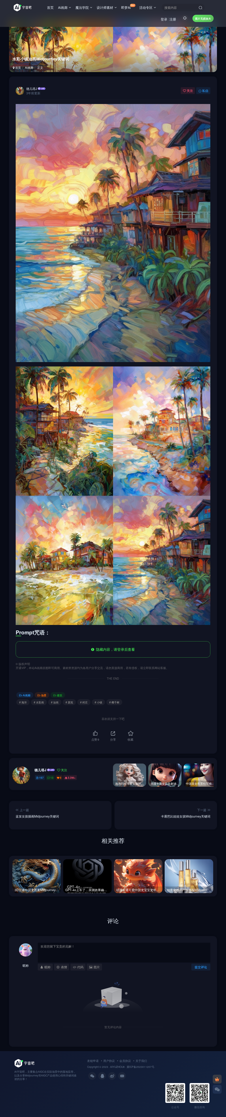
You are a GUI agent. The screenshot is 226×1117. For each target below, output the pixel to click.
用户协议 (109, 1061)
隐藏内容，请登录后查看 (114, 649)
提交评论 (201, 967)
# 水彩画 (39, 702)
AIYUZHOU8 (117, 1067)
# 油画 (54, 702)
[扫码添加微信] (217, 1089)
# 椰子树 (114, 702)
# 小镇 (98, 702)
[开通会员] (217, 1079)
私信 (205, 90)
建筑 (59, 695)
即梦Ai (127, 7)
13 (51, 777)
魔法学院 (82, 7)
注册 (173, 19)
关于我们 (141, 1061)
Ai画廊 (63, 7)
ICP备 (132, 1067)
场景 (43, 695)
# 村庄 (84, 702)
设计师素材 (105, 7)
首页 (50, 7)
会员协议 (125, 1061)
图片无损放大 (203, 18)
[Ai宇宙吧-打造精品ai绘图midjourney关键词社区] (24, 1063)
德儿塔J (31, 88)
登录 (164, 19)
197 (41, 777)
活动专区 (146, 7)
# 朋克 (69, 702)
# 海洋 (23, 702)
